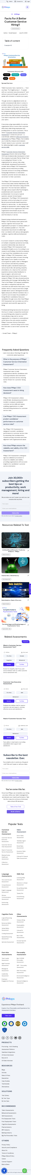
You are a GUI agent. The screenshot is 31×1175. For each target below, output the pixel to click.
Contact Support (7, 1162)
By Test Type (6, 1098)
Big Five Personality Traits (9, 1135)
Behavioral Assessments (9, 1113)
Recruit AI (5, 1058)
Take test (8, 1016)
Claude (12, 78)
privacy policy (18, 516)
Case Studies (6, 1081)
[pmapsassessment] (19, 1037)
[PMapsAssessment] (11, 1037)
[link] (4, 7)
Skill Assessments (7, 1116)
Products (7, 1042)
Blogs (3, 1070)
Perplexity (15, 74)
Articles (4, 1072)
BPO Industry (6, 1130)
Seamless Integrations (8, 1052)
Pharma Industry (7, 1127)
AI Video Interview (7, 1060)
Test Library (5, 1095)
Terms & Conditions (8, 1153)
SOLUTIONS (7, 1091)
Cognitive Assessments (9, 1124)
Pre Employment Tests (8, 1119)
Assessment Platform (8, 1049)
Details (9, 664)
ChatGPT (6, 74)
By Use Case (5, 1101)
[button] (27, 7)
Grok (5, 78)
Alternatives (5, 1087)
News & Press (6, 1075)
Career (4, 1159)
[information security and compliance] (4, 1023)
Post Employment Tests (9, 1121)
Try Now (21, 664)
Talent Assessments (8, 1110)
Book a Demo (5, 1164)
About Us (4, 1150)
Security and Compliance (9, 1147)
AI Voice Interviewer (8, 1055)
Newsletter (5, 1078)
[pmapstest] (7, 1037)
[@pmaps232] (15, 1037)
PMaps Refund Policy (8, 1156)
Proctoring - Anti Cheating (10, 1046)
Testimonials (5, 1084)
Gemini (23, 74)
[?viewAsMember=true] (3, 1037)
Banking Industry (7, 1133)
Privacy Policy (6, 1145)
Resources (7, 1066)
